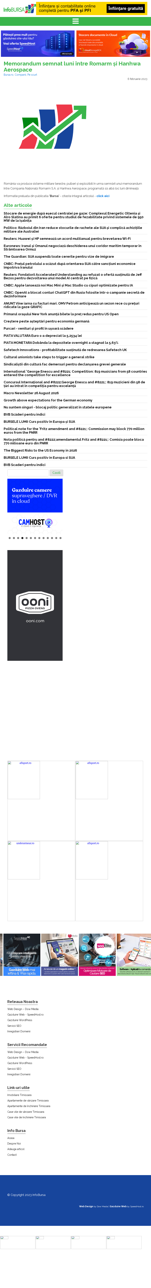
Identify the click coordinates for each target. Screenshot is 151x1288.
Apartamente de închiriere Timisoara (28, 1106)
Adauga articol (15, 1149)
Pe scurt (32, 74)
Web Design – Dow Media (22, 1009)
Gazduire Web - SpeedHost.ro (25, 1014)
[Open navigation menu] (75, 21)
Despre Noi (14, 1143)
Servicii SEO (14, 1025)
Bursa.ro (8, 74)
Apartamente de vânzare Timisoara (28, 1100)
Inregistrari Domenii (18, 1031)
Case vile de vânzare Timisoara (25, 1111)
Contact (12, 1154)
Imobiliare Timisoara (19, 1095)
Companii (20, 74)
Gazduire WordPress (19, 1020)
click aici (102, 196)
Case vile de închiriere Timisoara (26, 1117)
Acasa (10, 1138)
